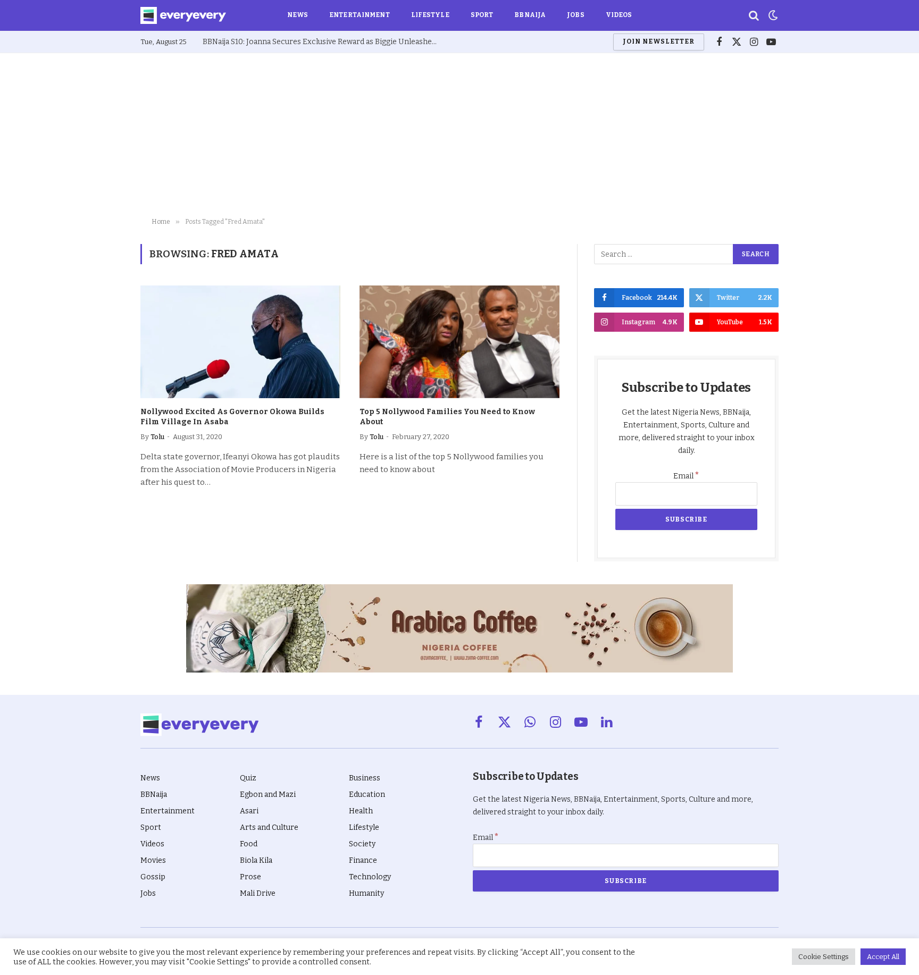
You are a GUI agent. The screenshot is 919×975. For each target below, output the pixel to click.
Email (686, 476)
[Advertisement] (459, 132)
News (297, 15)
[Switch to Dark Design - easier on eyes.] (772, 15)
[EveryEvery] (183, 15)
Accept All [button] (883, 957)
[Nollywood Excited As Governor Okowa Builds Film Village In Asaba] (240, 341)
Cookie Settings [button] (823, 957)
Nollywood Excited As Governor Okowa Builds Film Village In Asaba (232, 416)
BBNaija (530, 15)
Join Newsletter (658, 41)
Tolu (157, 437)
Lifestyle (430, 15)
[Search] (754, 16)
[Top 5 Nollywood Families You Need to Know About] (459, 341)
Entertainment (359, 15)
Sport (482, 15)
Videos (619, 15)
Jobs (575, 15)
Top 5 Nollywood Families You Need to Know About (447, 416)
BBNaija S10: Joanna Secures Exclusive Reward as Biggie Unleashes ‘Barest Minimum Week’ (322, 41)
